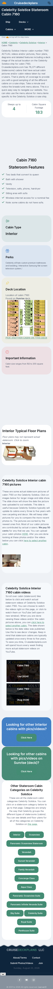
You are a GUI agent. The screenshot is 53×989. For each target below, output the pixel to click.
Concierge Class (26, 878)
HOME (4, 42)
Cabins (9, 29)
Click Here (26, 737)
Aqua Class (26, 887)
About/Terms (20, 957)
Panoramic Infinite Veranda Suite (27, 904)
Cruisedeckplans (25, 3)
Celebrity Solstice (28, 42)
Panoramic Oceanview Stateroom (26, 843)
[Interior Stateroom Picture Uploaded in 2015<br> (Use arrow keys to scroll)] (11, 560)
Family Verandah (26, 869)
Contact (36, 957)
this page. (33, 824)
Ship (8, 22)
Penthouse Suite (27, 930)
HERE (25, 534)
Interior (41, 42)
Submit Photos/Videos (21, 963)
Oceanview (34, 835)
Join (40, 963)
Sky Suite (15, 913)
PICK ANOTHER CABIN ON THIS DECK (26, 337)
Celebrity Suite (35, 913)
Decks (22, 22)
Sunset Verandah (26, 861)
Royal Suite (26, 922)
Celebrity (13, 42)
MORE (28, 29)
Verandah (26, 852)
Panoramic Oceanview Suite (26, 896)
